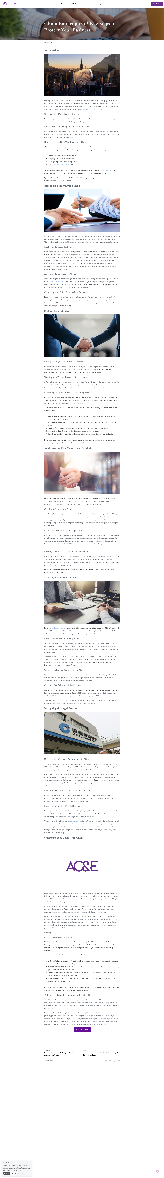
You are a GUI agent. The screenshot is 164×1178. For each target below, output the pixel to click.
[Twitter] (110, 1061)
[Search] (148, 3)
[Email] (119, 1061)
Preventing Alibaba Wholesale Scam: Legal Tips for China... (100, 1054)
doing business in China (94, 109)
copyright (108, 170)
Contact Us (157, 4)
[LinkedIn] (114, 1061)
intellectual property (62, 164)
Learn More (18, 1170)
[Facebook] (106, 1061)
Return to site (49, 1060)
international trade (58, 811)
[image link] (5, 3)
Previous (48, 1051)
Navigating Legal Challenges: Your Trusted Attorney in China (61, 1054)
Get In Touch (82, 1029)
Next (84, 1051)
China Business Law (57, 281)
